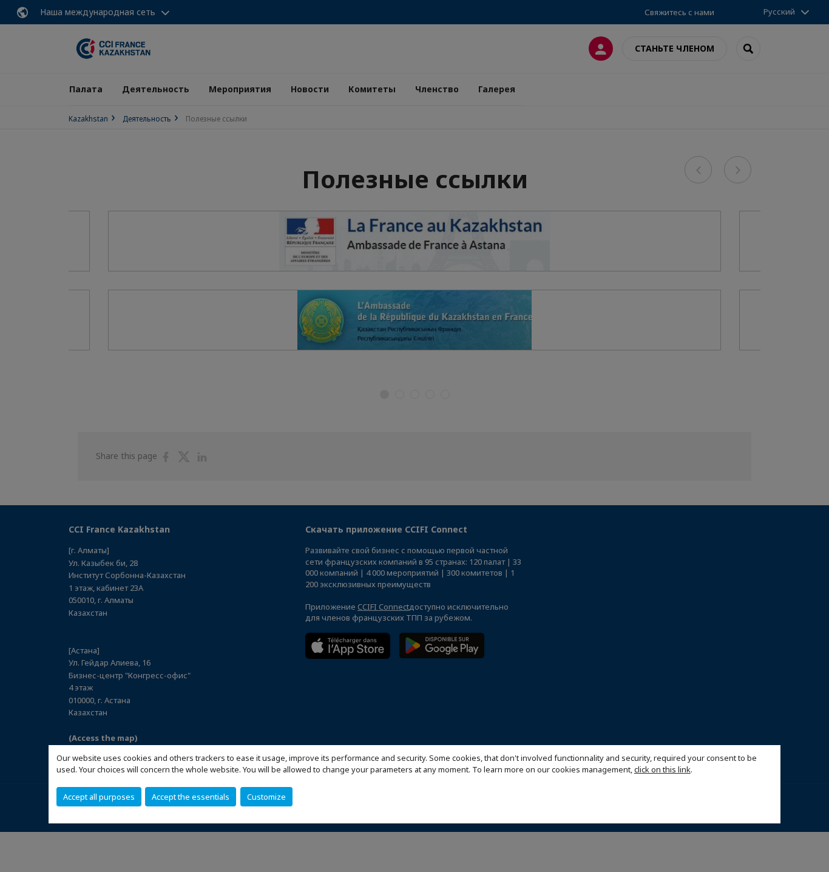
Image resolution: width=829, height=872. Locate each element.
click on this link (662, 769)
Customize (266, 796)
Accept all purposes (99, 796)
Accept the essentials (190, 796)
